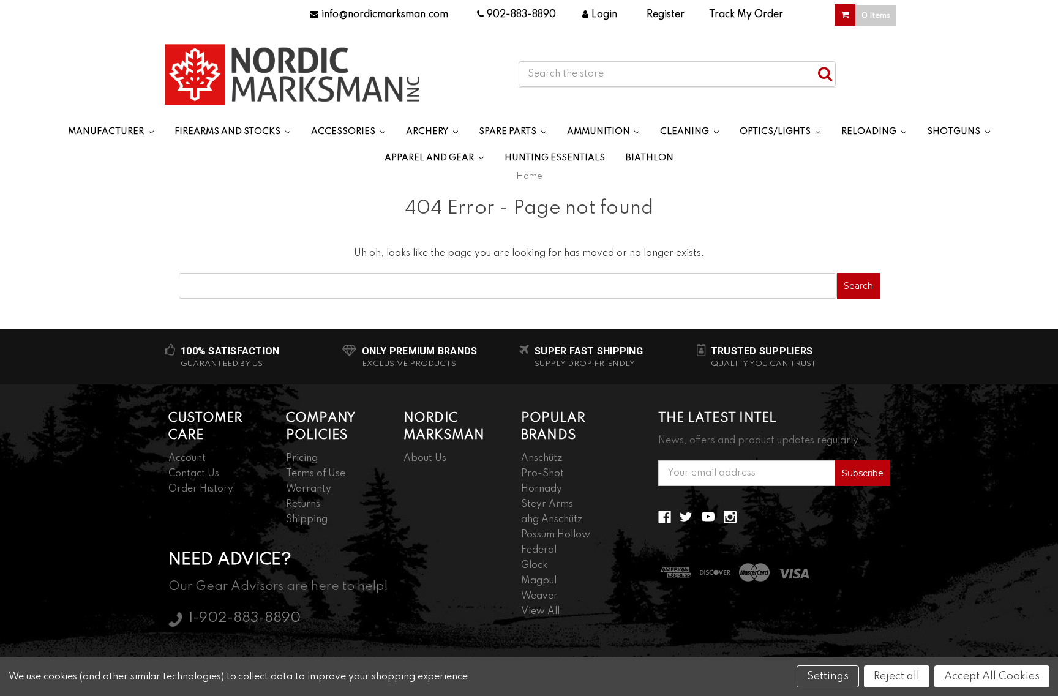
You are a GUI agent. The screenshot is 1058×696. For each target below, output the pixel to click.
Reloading (869, 131)
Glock (534, 566)
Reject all (897, 676)
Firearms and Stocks (228, 131)
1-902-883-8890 (245, 618)
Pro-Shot (542, 474)
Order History (200, 489)
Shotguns (954, 131)
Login (604, 15)
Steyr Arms (547, 504)
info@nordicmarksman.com (384, 15)
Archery (428, 131)
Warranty (308, 489)
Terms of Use (315, 474)
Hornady (541, 489)
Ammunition (599, 131)
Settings (828, 676)
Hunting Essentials (555, 158)
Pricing (302, 458)
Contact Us (193, 474)
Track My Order (746, 15)
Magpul (539, 581)
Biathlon (649, 158)
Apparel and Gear (430, 158)
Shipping (307, 520)
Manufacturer (107, 131)
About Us (424, 458)
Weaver (539, 596)
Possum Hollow (555, 535)
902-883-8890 (521, 15)
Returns (303, 504)
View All (540, 611)
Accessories (344, 131)
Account (187, 458)
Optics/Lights (776, 131)
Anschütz (541, 458)
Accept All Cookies (992, 676)
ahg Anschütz (551, 520)
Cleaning (685, 131)
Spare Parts (508, 131)
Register (666, 15)
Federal (539, 550)
